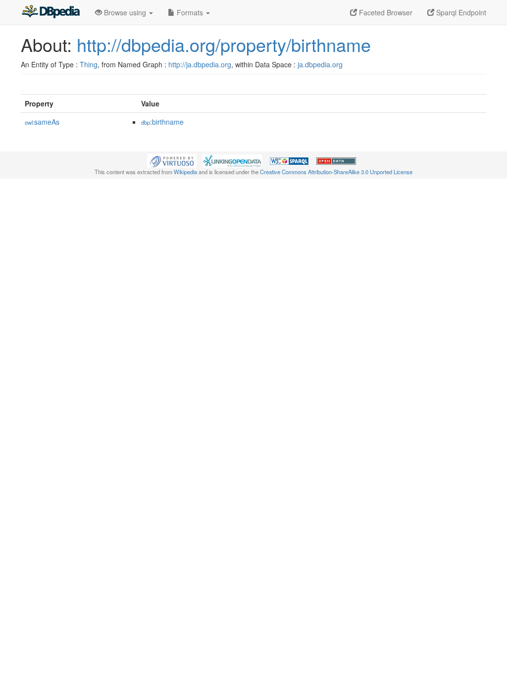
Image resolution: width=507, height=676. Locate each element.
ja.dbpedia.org (320, 64)
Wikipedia (185, 172)
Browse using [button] (125, 12)
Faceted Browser (384, 12)
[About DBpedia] (50, 12)
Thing (89, 64)
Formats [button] (190, 12)
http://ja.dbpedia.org (199, 64)
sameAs (42, 122)
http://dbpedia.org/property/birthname (224, 44)
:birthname (162, 122)
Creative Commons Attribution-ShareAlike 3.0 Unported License (336, 172)
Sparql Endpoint (460, 12)
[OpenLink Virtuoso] (172, 160)
